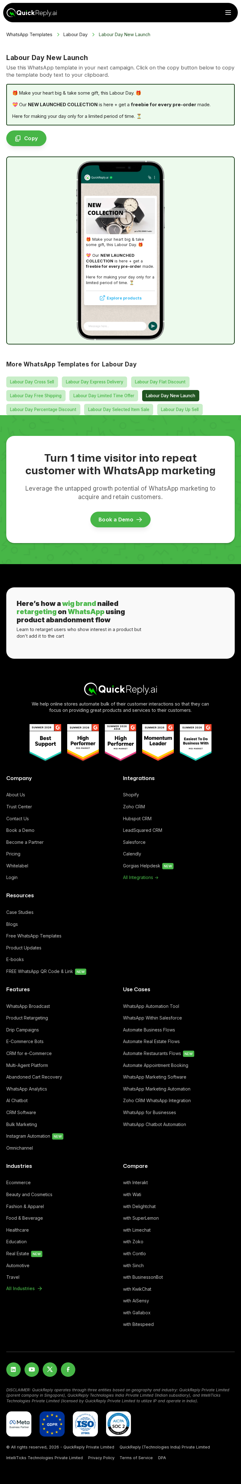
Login (12, 877)
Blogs (12, 924)
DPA (162, 1457)
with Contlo (134, 1253)
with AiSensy (136, 1300)
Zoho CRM (134, 806)
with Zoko (133, 1241)
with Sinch (133, 1265)
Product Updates (23, 947)
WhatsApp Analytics (26, 1088)
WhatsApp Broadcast (28, 1006)
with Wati (132, 1194)
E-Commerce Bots (25, 1041)
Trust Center (19, 806)
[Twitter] (50, 1369)
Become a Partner (25, 842)
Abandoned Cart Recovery (34, 1077)
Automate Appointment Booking (155, 1065)
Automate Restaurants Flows (158, 1053)
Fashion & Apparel (25, 1206)
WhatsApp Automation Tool (151, 1006)
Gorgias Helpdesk (147, 865)
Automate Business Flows (149, 1029)
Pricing (13, 853)
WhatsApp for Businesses (149, 1112)
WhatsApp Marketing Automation (156, 1088)
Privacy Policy (101, 1457)
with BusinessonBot (143, 1277)
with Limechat (137, 1230)
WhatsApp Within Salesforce (152, 1017)
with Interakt (135, 1182)
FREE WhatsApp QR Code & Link (45, 971)
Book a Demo (20, 830)
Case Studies (20, 912)
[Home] (120, 688)
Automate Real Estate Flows (151, 1041)
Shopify (131, 794)
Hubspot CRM (137, 818)
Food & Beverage (24, 1218)
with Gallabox (137, 1312)
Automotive (17, 1265)
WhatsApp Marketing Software (154, 1077)
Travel (12, 1277)
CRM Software (21, 1112)
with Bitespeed (138, 1324)
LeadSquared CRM (142, 830)
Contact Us (17, 818)
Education (16, 1241)
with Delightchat (139, 1206)
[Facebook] (68, 1369)
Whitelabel (17, 865)
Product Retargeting (27, 1017)
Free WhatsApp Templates (34, 935)
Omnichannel (19, 1148)
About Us (15, 794)
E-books (15, 959)
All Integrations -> (140, 877)
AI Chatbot (17, 1100)
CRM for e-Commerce (29, 1053)
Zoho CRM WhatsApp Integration (157, 1100)
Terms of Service (136, 1457)
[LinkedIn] (13, 1369)
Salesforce (134, 842)
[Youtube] (31, 1369)
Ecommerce (18, 1182)
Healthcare (17, 1230)
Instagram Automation (34, 1136)
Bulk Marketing (21, 1124)
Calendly (132, 853)
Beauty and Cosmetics (29, 1194)
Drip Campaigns (22, 1029)
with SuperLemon (141, 1218)
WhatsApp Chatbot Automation (154, 1124)
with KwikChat (137, 1289)
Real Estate (23, 1253)
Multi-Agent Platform (27, 1065)
